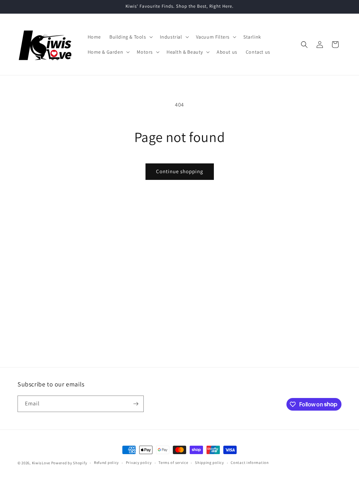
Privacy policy (139, 462)
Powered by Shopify (69, 462)
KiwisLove (41, 462)
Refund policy (106, 462)
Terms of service (173, 462)
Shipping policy (209, 462)
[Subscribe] (135, 404)
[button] (130, 36)
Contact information (250, 462)
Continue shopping (179, 171)
